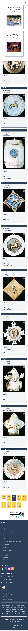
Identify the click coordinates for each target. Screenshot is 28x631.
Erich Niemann (6, 319)
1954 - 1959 (9, 498)
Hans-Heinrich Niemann (9, 410)
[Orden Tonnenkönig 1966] (14, 333)
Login (4, 538)
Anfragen (5, 526)
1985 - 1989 (24, 498)
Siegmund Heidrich (8, 230)
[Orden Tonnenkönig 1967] (14, 379)
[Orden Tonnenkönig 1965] (14, 289)
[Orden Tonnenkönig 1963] (14, 200)
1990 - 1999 (4, 505)
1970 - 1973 (19, 498)
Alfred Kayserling (7, 275)
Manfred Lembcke (7, 266)
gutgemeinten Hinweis (12, 609)
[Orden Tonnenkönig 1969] (14, 468)
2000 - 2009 (9, 505)
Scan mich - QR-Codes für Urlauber (12, 541)
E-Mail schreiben (7, 582)
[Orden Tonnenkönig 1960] (14, 62)
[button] (2, 568)
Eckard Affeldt (6, 363)
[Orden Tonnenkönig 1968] (14, 424)
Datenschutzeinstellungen (9, 550)
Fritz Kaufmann (7, 178)
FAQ (4, 529)
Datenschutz (6, 547)
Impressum (6, 544)
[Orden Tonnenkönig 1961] (14, 105)
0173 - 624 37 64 (7, 579)
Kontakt (5, 535)
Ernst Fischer (6, 121)
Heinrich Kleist (6, 135)
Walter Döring (6, 92)
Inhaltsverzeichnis (7, 532)
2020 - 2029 (19, 505)
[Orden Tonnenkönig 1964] (14, 245)
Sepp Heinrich (6, 187)
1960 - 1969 (14, 498)
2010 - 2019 (14, 505)
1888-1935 (4, 497)
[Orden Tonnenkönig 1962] (14, 153)
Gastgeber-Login (7, 557)
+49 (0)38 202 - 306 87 (8, 577)
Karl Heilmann (6, 454)
